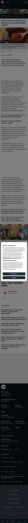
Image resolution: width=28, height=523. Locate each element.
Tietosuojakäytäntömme (16, 258)
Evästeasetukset (14, 273)
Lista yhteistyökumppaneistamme (9, 269)
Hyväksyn (14, 277)
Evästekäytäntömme (7, 258)
